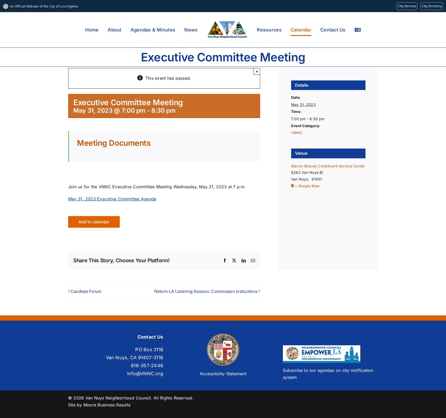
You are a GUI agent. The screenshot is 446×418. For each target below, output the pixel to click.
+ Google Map (307, 186)
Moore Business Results (106, 404)
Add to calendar (93, 221)
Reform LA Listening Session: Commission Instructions (206, 291)
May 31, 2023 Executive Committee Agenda (112, 198)
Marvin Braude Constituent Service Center (328, 166)
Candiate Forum (86, 291)
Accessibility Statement (223, 373)
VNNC (296, 132)
